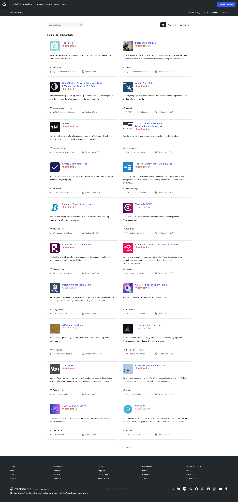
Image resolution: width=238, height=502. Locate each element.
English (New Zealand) (42, 489)
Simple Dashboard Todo (74, 163)
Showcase (58, 466)
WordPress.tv (104, 478)
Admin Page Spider (145, 83)
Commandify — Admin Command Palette (156, 244)
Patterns (57, 478)
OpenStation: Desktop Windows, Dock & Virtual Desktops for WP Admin (82, 84)
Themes (57, 470)
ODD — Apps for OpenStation (151, 284)
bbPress (190, 474)
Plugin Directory (16, 12)
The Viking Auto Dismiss (148, 325)
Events (145, 470)
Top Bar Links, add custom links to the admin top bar (149, 125)
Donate (146, 474)
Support (101, 470)
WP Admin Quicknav (72, 325)
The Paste (67, 43)
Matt (189, 470)
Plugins (57, 474)
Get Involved (147, 466)
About (12, 466)
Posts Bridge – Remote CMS (150, 365)
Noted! (65, 123)
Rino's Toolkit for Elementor (76, 244)
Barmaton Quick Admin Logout (78, 204)
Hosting (13, 474)
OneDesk (140, 405)
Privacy (13, 478)
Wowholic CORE (143, 204)
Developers (103, 474)
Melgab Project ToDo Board (76, 284)
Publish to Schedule (145, 43)
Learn (100, 466)
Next (128, 447)
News (12, 470)
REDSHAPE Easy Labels (74, 405)
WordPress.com (193, 466)
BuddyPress (192, 478)
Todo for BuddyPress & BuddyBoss (153, 163)
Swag (145, 478)
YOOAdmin (68, 365)
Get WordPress (226, 4)
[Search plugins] (80, 24)
